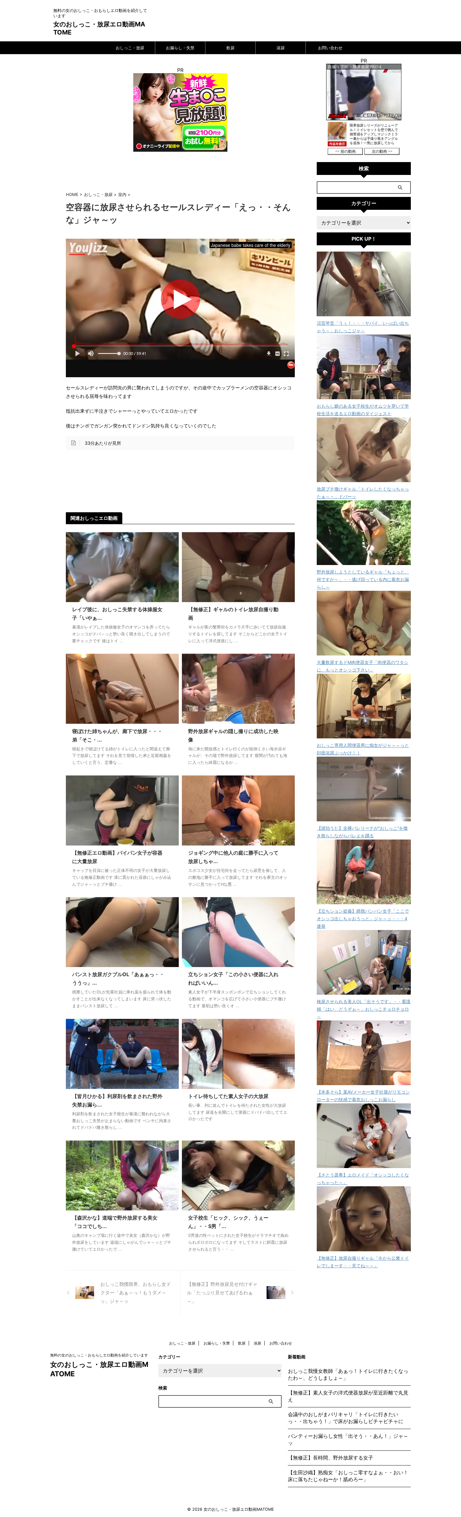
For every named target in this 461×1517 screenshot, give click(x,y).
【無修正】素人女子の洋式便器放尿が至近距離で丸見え (348, 1396)
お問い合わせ (330, 47)
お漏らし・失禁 (180, 47)
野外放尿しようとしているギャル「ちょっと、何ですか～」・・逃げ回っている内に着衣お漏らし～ (363, 579)
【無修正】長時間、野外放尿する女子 (330, 1457)
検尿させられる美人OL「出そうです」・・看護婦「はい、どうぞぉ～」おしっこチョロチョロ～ (364, 1009)
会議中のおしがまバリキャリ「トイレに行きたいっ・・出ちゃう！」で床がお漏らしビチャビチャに (345, 1417)
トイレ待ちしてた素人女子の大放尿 (228, 1096)
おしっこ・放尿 (130, 47)
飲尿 (230, 47)
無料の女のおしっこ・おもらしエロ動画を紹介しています (99, 1355)
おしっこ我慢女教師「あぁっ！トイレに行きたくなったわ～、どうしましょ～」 (348, 1374)
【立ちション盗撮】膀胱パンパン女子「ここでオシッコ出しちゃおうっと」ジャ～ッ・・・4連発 (363, 918)
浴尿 (281, 47)
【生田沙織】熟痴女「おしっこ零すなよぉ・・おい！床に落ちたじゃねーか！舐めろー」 (348, 1475)
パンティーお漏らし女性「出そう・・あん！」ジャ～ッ (348, 1439)
